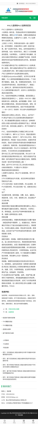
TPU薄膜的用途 (7, 321)
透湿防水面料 (7, 329)
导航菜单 (4, 18)
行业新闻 (6, 344)
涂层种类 (11, 312)
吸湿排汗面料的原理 (9, 318)
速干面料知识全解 (8, 333)
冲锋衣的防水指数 (13, 309)
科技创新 (6, 347)
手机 (14, 423)
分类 (23, 423)
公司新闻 (6, 340)
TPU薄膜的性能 (7, 325)
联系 (4, 423)
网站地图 (20, 415)
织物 (15, 35)
